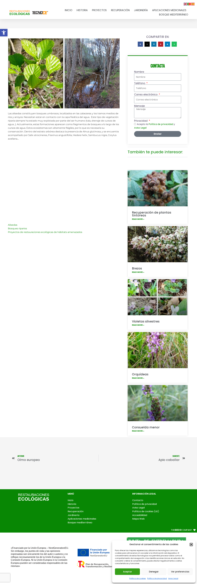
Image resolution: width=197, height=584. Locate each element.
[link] (3, 32)
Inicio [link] (68, 10)
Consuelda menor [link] (146, 427)
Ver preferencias (180, 571)
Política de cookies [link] (137, 578)
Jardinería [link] (141, 10)
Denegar (154, 571)
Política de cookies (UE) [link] (145, 511)
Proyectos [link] (99, 10)
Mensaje (139, 106)
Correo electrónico (146, 94)
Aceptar (127, 571)
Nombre (139, 72)
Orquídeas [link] (140, 374)
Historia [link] (82, 10)
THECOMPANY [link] (181, 530)
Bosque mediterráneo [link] (173, 14)
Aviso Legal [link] (173, 578)
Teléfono (140, 83)
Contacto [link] (137, 500)
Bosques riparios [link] (17, 228)
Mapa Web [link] (138, 518)
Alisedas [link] (12, 225)
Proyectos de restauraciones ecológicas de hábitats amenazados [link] (45, 232)
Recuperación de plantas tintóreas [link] (151, 214)
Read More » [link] (138, 219)
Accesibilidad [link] (139, 515)
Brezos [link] (137, 268)
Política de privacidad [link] (157, 578)
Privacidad (141, 121)
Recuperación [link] (120, 10)
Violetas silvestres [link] (146, 321)
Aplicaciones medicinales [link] (169, 10)
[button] (191, 544)
